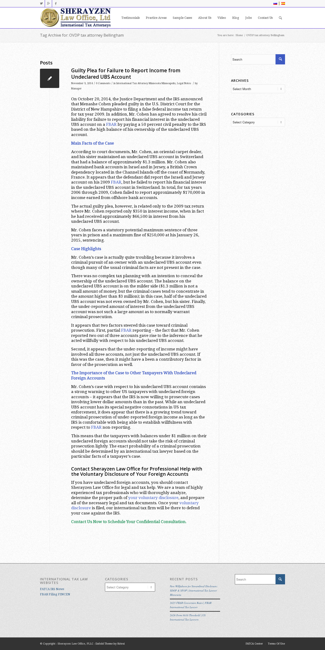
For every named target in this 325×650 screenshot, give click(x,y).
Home (239, 35)
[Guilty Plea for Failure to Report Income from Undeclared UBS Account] (49, 78)
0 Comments (103, 83)
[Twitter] (41, 3)
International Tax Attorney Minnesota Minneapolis (146, 83)
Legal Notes (184, 83)
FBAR (111, 124)
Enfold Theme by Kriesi (110, 643)
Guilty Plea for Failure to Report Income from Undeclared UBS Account (125, 73)
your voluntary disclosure (153, 497)
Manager (76, 88)
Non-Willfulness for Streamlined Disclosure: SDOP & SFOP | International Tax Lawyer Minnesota (194, 590)
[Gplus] (48, 3)
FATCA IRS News (52, 589)
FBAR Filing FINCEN (55, 594)
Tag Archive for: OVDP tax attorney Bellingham (82, 35)
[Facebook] (55, 3)
